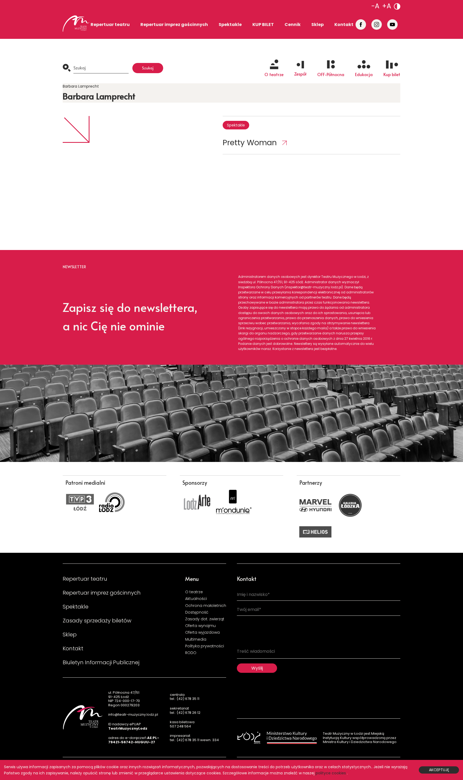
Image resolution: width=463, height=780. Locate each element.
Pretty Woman (250, 142)
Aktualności (196, 598)
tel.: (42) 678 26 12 (185, 712)
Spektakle (230, 24)
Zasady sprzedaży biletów (97, 620)
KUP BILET (263, 24)
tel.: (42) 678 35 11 (184, 698)
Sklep (317, 24)
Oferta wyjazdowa (202, 632)
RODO (190, 652)
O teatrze (194, 592)
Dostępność (196, 612)
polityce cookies (331, 773)
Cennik (293, 24)
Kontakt (343, 24)
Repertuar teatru (110, 24)
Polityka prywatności (204, 646)
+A (386, 6)
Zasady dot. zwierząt (204, 619)
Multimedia (195, 639)
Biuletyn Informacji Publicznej (101, 662)
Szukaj (148, 67)
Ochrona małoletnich (205, 605)
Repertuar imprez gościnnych (174, 24)
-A (375, 6)
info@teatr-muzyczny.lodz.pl (133, 714)
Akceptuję (439, 769)
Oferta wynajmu (200, 625)
